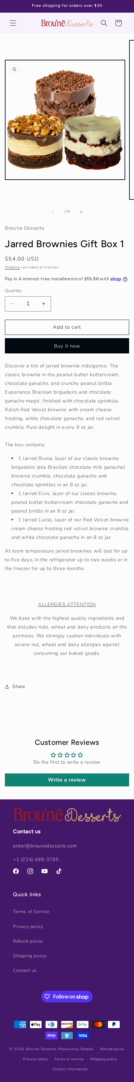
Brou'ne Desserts (41, 1049)
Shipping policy (30, 956)
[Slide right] (81, 212)
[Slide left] (53, 212)
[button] (13, 23)
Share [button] (18, 686)
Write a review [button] (67, 779)
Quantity (13, 291)
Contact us (25, 970)
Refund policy (28, 941)
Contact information (70, 1069)
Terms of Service (31, 912)
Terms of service (69, 1059)
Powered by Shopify (76, 1049)
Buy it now (67, 346)
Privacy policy (28, 926)
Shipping (12, 267)
